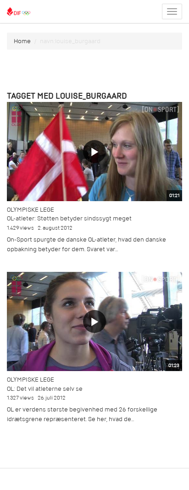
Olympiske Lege (30, 209)
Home (22, 41)
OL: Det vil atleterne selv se (45, 388)
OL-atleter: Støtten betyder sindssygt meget (69, 218)
